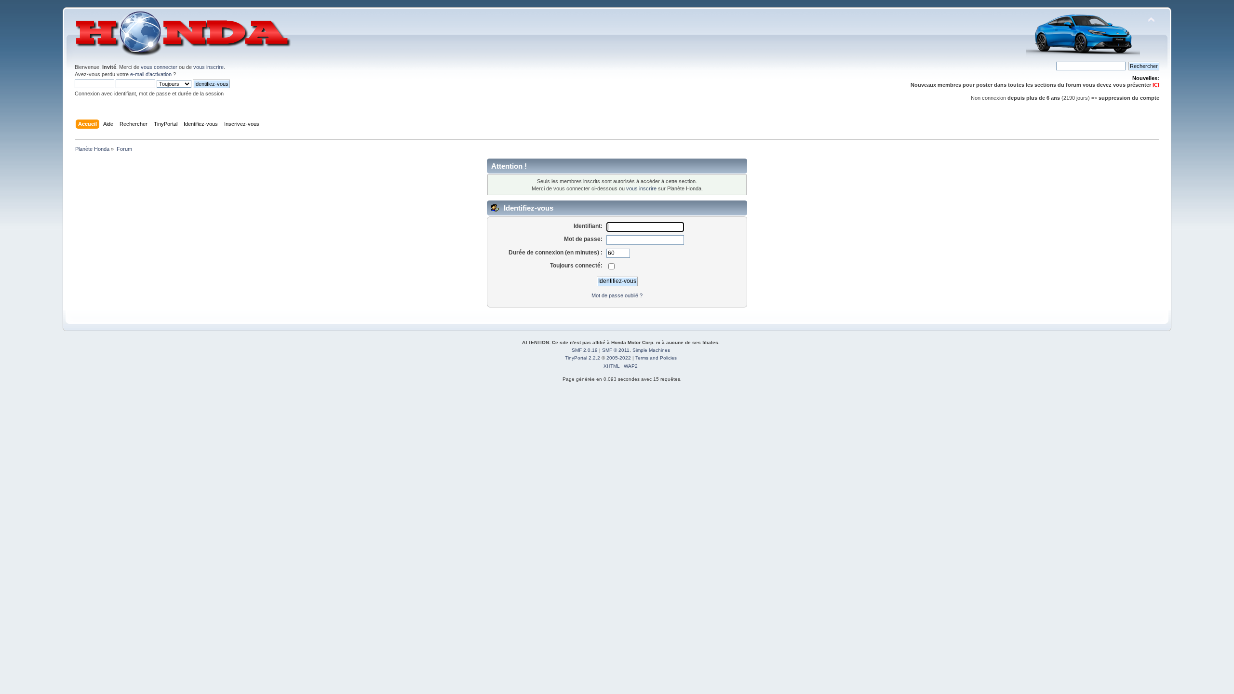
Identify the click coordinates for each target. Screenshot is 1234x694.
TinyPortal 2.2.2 (582, 357)
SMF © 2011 (616, 350)
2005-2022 (618, 357)
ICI (1156, 85)
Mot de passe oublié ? (617, 295)
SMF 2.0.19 (585, 350)
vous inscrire (208, 67)
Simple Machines (651, 350)
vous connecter (159, 67)
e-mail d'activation (151, 74)
